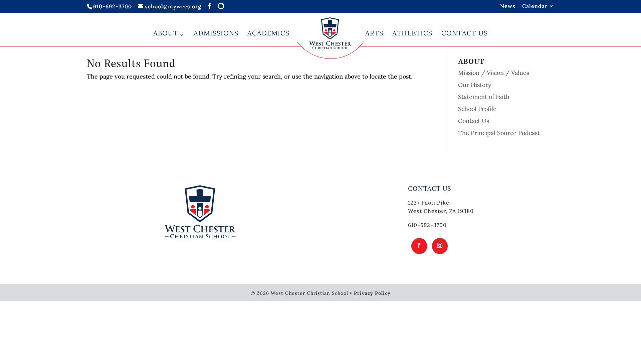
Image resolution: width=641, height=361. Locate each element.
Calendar (535, 6)
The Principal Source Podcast (499, 133)
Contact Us (464, 33)
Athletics (412, 33)
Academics (268, 33)
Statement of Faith (483, 97)
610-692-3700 (112, 6)
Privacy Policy (372, 293)
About (165, 33)
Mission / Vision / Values (493, 73)
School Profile (477, 109)
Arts (374, 33)
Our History (474, 85)
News (507, 6)
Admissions (216, 33)
